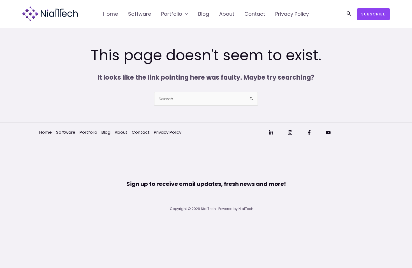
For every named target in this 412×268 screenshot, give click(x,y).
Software (139, 13)
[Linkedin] (271, 132)
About (226, 13)
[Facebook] (309, 132)
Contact (254, 13)
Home (110, 13)
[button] (348, 14)
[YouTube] (328, 132)
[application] (185, 14)
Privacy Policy (292, 13)
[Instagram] (290, 132)
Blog (203, 13)
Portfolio (171, 13)
